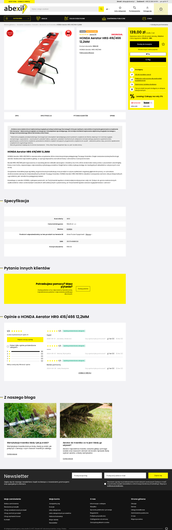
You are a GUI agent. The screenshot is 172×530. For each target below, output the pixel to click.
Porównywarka (134, 11)
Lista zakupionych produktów (60, 513)
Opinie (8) (93, 34)
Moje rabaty (53, 520)
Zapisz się (158, 475)
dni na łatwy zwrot (143, 74)
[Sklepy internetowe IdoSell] (166, 528)
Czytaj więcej (12, 454)
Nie (119, 339)
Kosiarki (35, 25)
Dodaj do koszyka (144, 44)
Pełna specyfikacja (87, 53)
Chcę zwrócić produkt (12, 513)
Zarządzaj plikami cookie (99, 522)
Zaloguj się (147, 11)
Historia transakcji (56, 516)
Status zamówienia (11, 504)
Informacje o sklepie (98, 504)
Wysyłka (93, 507)
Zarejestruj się (54, 504)
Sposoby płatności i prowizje (101, 510)
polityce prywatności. (115, 486)
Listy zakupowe (120, 11)
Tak (111, 339)
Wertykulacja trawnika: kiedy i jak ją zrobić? (28, 443)
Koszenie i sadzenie (24, 25)
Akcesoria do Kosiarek (47, 25)
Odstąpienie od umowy (99, 519)
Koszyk (51, 507)
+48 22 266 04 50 (151, 1)
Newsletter (16, 476)
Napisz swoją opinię (25, 339)
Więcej (88, 234)
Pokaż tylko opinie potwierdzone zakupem (23, 346)
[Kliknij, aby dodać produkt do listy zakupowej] (163, 44)
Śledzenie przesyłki (11, 507)
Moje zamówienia (12, 499)
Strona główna (9, 25)
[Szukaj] (101, 9)
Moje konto (54, 499)
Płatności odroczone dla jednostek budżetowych (148, 79)
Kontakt (7, 520)
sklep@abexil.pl (128, 1)
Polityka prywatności (98, 516)
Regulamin (94, 513)
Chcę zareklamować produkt (15, 510)
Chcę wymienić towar (12, 516)
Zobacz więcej (85, 373)
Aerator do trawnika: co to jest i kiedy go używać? (82, 444)
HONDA (69, 229)
